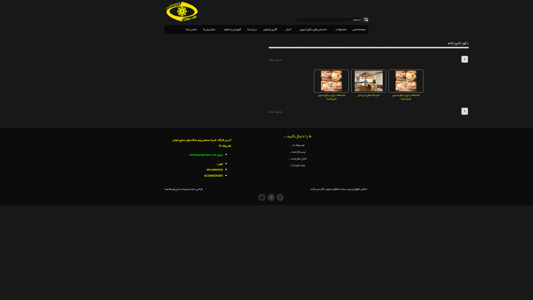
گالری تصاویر (270, 29)
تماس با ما (191, 29)
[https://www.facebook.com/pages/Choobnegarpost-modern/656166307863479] (280, 197)
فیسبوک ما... (297, 145)
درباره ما (252, 29)
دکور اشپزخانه (458, 43)
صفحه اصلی (358, 29)
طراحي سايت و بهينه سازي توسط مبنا (183, 189)
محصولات (340, 29)
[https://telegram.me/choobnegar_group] (271, 197)
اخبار (288, 29)
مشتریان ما (209, 29)
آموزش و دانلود (232, 29)
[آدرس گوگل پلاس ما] (261, 197)
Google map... (297, 165)
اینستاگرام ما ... (297, 152)
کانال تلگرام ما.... (297, 158)
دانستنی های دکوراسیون (313, 29)
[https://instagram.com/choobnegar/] (252, 197)
